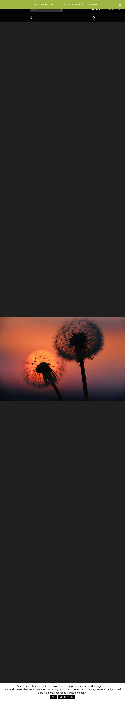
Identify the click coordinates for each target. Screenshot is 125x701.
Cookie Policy (66, 697)
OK (53, 697)
